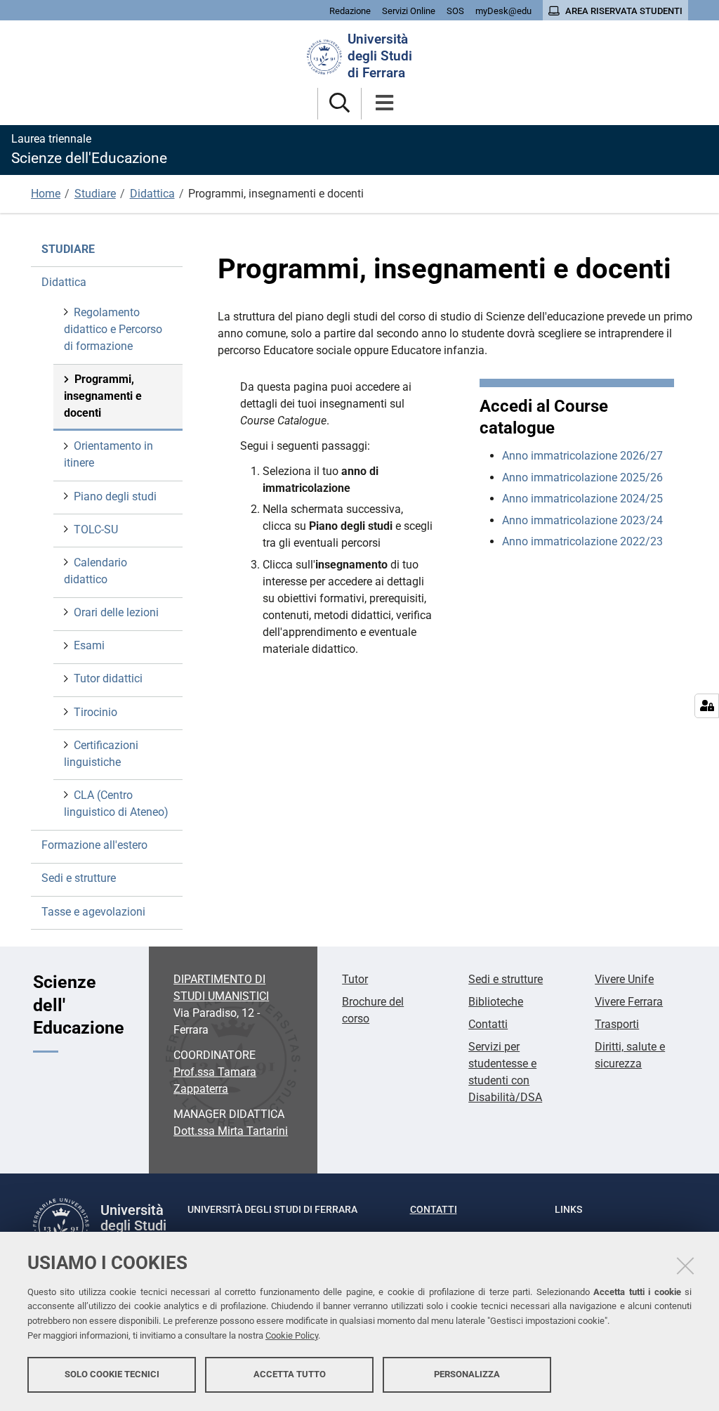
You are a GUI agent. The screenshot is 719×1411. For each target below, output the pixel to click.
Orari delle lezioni (116, 612)
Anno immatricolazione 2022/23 (582, 541)
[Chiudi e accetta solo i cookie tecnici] (685, 1265)
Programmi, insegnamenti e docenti (103, 396)
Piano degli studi (115, 496)
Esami (89, 645)
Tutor (355, 979)
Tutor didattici (108, 678)
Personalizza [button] (467, 1374)
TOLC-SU (96, 529)
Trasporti (617, 1024)
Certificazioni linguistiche (101, 754)
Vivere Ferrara (629, 1001)
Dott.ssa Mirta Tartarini (230, 1131)
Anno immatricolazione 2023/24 (582, 520)
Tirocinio (95, 712)
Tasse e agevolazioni (93, 911)
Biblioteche (495, 1001)
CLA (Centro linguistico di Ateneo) (116, 803)
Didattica (152, 193)
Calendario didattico (95, 571)
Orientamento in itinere (108, 454)
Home (45, 193)
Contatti (488, 1024)
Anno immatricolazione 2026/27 (582, 455)
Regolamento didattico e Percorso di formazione (113, 329)
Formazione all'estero (94, 845)
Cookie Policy (291, 1335)
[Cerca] (339, 103)
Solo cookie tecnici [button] (112, 1374)
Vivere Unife (624, 979)
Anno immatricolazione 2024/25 (582, 498)
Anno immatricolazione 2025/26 (582, 477)
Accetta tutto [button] (289, 1374)
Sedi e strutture (78, 878)
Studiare (95, 193)
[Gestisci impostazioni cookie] (706, 706)
